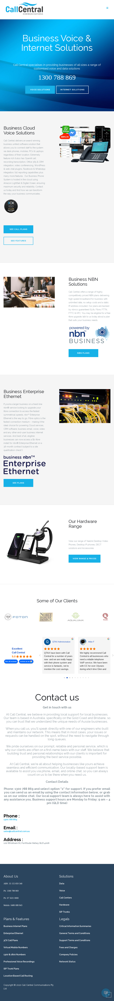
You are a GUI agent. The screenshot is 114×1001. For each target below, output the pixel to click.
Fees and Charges (68, 947)
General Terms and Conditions (74, 933)
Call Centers (65, 898)
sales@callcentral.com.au (17, 831)
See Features (18, 241)
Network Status (67, 961)
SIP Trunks (64, 912)
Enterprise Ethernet (13, 933)
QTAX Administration (61, 642)
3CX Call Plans (11, 940)
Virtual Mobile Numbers (16, 947)
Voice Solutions (40, 90)
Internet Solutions (72, 90)
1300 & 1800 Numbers (15, 954)
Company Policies (68, 954)
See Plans (18, 483)
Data (61, 883)
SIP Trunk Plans (11, 969)
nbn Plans (83, 353)
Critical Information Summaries (75, 926)
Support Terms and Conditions (74, 940)
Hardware (64, 905)
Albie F (91, 642)
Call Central (18, 652)
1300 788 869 (10, 819)
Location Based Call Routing (18, 976)
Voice (62, 890)
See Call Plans (18, 229)
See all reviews (11, 661)
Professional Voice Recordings (19, 961)
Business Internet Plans (15, 926)
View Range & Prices (84, 559)
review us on (25, 661)
